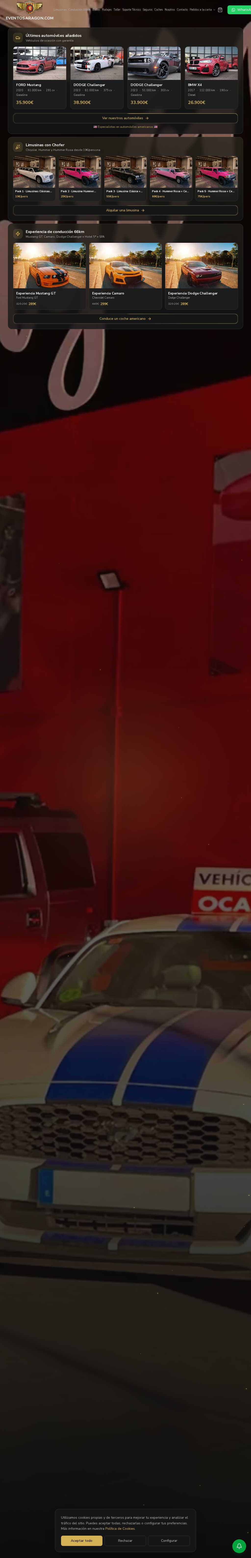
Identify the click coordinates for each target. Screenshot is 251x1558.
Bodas (96, 10)
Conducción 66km (79, 10)
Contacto (182, 10)
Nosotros (170, 10)
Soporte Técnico (131, 10)
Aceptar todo (81, 1540)
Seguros (147, 10)
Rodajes (107, 10)
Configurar (169, 1540)
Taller (116, 10)
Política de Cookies (120, 1528)
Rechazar (125, 1540)
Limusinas (60, 10)
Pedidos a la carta (201, 10)
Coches (158, 10)
